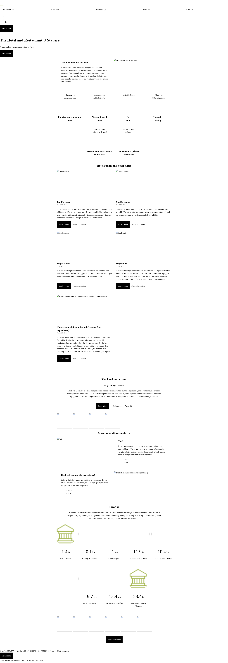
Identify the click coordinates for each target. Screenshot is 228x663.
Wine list (146, 10)
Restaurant (55, 10)
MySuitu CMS (33, 660)
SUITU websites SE (13, 660)
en (6, 19)
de (6, 22)
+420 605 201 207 (43, 651)
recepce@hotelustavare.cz (60, 651)
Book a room (64, 224)
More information (79, 224)
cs (5, 16)
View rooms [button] (6, 29)
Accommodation (8, 10)
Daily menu (117, 406)
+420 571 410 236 (29, 651)
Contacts (189, 10)
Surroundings (101, 10)
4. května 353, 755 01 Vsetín (11, 651)
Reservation (102, 406)
